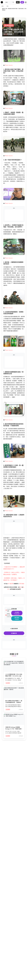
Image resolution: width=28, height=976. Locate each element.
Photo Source (9, 65)
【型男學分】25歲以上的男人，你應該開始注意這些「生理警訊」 (14, 573)
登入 (18, 2)
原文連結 (21, 583)
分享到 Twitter (17, 618)
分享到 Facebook (16, 613)
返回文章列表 (14, 628)
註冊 (22, 2)
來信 (20, 587)
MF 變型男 (10, 583)
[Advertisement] (14, 215)
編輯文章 (14, 633)
